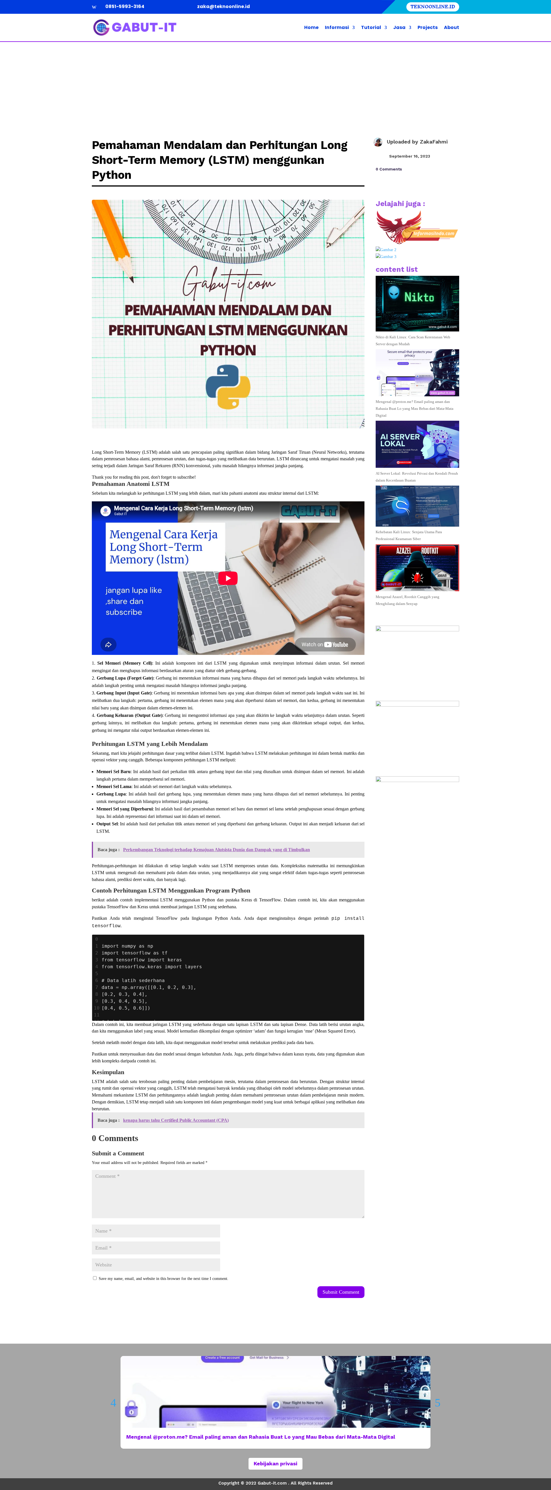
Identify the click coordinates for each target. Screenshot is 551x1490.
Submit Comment (341, 1292)
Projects (428, 27)
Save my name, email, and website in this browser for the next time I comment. (163, 1278)
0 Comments (389, 169)
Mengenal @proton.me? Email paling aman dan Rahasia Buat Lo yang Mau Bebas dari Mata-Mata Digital (414, 408)
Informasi (337, 27)
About (451, 27)
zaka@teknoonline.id (223, 6)
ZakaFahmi (434, 142)
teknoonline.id (432, 6)
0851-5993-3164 (124, 6)
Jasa (399, 27)
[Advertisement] (275, 85)
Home (311, 27)
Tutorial (371, 27)
